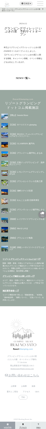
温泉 (33, 386)
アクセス (26, 392)
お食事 (24, 386)
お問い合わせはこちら (23, 375)
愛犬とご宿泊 (12, 392)
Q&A (37, 392)
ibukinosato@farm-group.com (22, 369)
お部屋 (13, 386)
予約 (23, 397)
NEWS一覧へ (23, 78)
